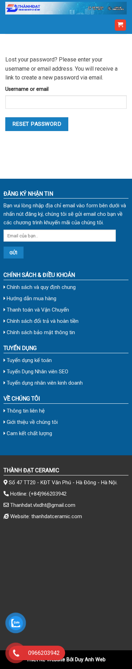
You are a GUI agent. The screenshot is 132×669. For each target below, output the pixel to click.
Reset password (37, 124)
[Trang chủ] (66, 8)
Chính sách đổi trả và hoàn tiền (41, 321)
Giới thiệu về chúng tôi (31, 422)
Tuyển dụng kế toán (28, 360)
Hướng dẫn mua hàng (30, 298)
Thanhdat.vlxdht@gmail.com (42, 505)
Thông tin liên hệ (25, 411)
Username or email (27, 89)
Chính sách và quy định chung (40, 287)
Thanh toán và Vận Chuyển (37, 310)
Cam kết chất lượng (28, 433)
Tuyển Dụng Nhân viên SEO (36, 371)
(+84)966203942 (48, 494)
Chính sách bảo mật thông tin (40, 332)
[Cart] (120, 25)
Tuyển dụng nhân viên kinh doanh (44, 383)
